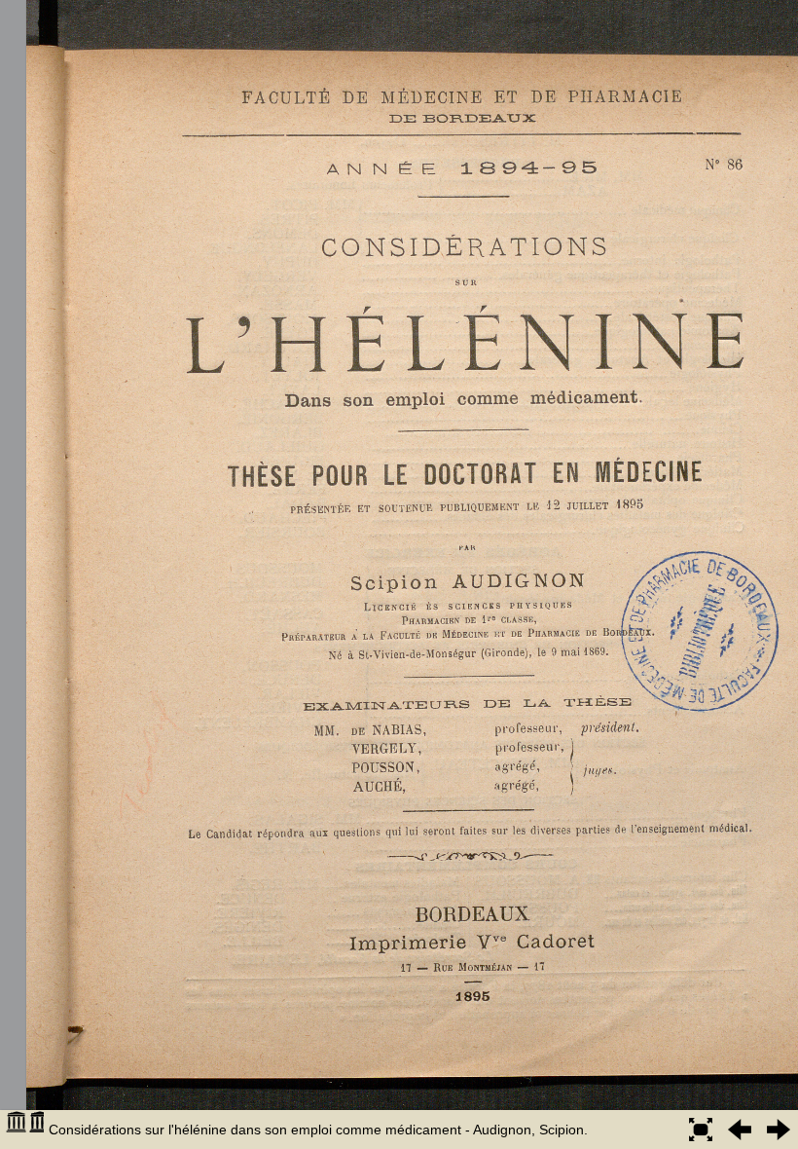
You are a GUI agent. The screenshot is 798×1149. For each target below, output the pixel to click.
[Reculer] (739, 1129)
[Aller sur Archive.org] (24, 1129)
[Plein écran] (700, 1129)
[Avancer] (778, 1129)
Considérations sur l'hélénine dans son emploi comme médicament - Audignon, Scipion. (318, 1129)
